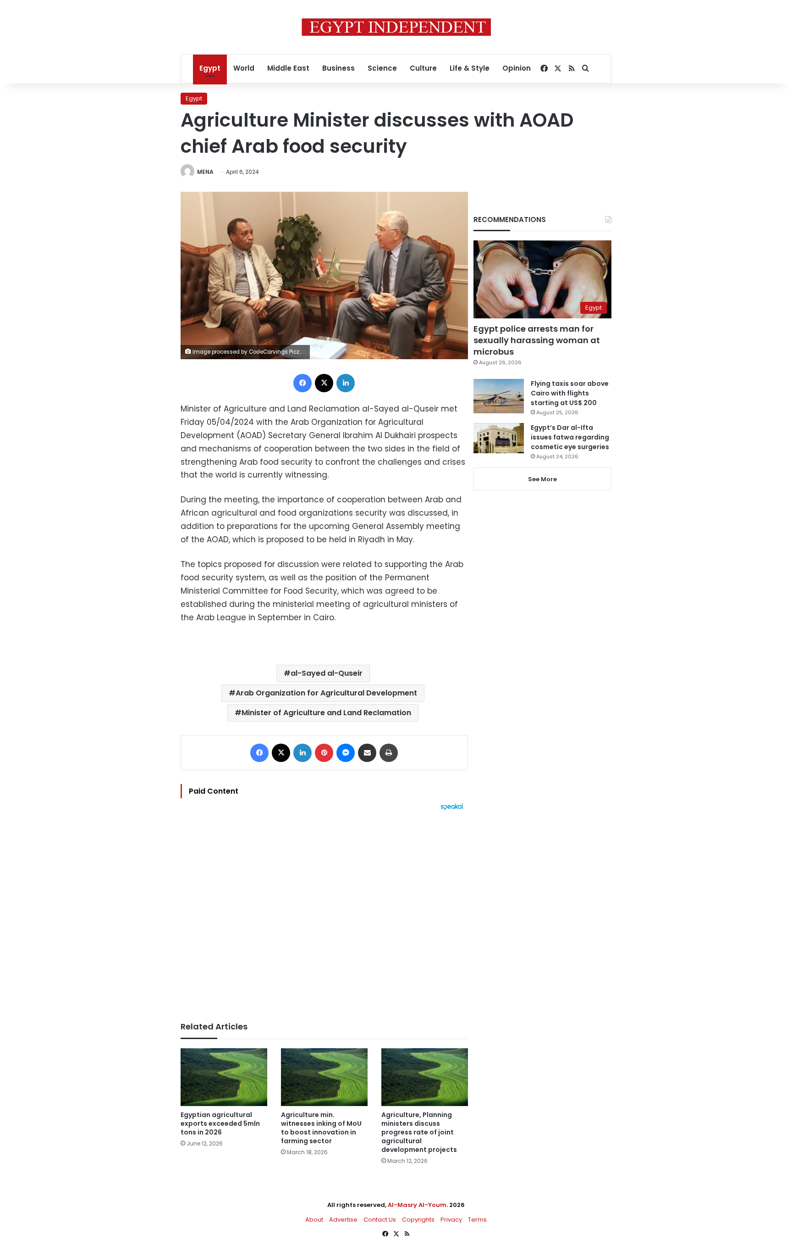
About (314, 1219)
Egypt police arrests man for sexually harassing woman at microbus (536, 340)
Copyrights (418, 1219)
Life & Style (470, 68)
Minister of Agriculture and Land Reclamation (326, 712)
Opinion (516, 68)
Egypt (209, 68)
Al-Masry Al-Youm (417, 1205)
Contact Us (379, 1219)
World (243, 68)
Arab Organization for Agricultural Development (326, 693)
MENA (205, 172)
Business (338, 68)
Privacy (451, 1219)
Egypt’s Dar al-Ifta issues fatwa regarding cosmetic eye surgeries (570, 437)
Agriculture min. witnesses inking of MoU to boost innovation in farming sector (321, 1127)
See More (542, 479)
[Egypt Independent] (396, 27)
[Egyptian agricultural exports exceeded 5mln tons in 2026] (224, 1077)
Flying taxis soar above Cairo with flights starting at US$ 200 (570, 393)
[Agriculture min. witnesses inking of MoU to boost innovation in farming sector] (324, 1077)
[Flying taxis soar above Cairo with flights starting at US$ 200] (498, 396)
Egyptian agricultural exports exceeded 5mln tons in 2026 (220, 1123)
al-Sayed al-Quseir (327, 673)
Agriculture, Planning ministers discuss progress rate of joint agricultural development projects (419, 1132)
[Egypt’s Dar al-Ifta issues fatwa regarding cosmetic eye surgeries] (498, 438)
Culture (423, 68)
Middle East (288, 68)
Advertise (343, 1219)
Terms (477, 1219)
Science (382, 68)
